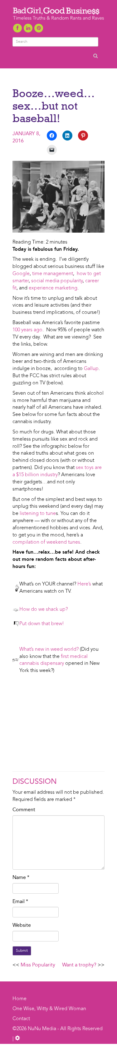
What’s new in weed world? (49, 649)
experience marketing (53, 288)
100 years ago (27, 330)
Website (21, 925)
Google (21, 273)
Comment (23, 809)
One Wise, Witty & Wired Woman (49, 1008)
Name (20, 877)
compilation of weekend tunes (46, 542)
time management (52, 273)
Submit (22, 951)
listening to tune (38, 513)
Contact (21, 1018)
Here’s (84, 584)
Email (20, 901)
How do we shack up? (43, 609)
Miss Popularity (38, 965)
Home (19, 998)
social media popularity (57, 281)
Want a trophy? (79, 965)
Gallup (91, 368)
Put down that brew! (42, 623)
